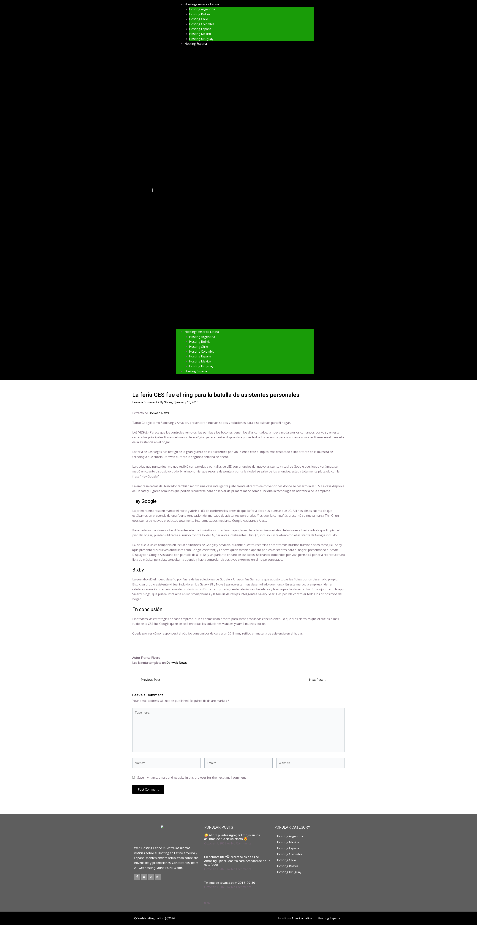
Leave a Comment (144, 402)
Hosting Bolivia (199, 14)
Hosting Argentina (202, 9)
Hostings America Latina (202, 4)
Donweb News (159, 413)
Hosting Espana (200, 29)
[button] (245, 190)
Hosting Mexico (200, 34)
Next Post (318, 679)
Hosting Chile (198, 19)
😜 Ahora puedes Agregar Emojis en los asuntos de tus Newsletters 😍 (232, 837)
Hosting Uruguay (201, 39)
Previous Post (148, 679)
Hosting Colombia (201, 24)
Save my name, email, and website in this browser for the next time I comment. (192, 777)
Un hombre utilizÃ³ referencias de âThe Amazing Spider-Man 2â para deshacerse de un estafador (237, 860)
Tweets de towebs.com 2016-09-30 (229, 883)
